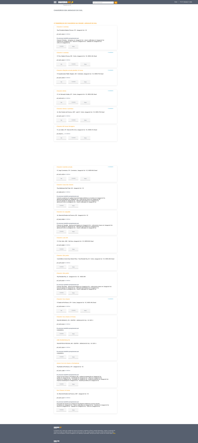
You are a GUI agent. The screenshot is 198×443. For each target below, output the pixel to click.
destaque (186, 1)
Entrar (175, 1)
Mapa (73, 46)
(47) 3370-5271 (60, 98)
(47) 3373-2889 (60, 245)
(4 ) (110, 90)
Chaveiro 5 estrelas (63, 27)
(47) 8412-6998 (60, 219)
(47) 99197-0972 (61, 133)
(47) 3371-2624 (60, 34)
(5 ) (110, 108)
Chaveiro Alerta (61, 91)
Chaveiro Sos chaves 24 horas (66, 317)
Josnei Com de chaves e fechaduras (68, 363)
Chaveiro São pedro (63, 255)
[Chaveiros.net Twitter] (54, 434)
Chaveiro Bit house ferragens (66, 126)
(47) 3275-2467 (60, 263)
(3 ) (110, 52)
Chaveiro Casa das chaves (65, 184)
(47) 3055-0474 (60, 192)
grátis (191, 1)
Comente (61, 46)
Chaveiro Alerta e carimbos (65, 108)
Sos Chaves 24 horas (63, 390)
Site (61, 64)
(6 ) (110, 70)
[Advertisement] (86, 16)
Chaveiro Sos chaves (63, 299)
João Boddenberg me (63, 340)
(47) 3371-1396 (60, 370)
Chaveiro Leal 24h (62, 238)
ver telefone (67, 34)
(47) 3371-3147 (60, 116)
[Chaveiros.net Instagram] (55, 434)
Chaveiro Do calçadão (63, 212)
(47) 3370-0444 (60, 306)
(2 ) (110, 166)
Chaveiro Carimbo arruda (64, 167)
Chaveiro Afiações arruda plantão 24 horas (70, 70)
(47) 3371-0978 (60, 77)
